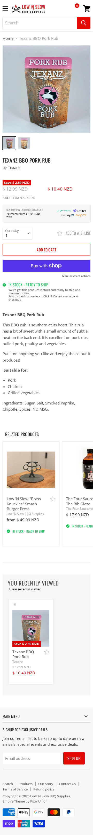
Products (26, 783)
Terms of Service (15, 789)
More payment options (76, 276)
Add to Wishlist (77, 233)
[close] (15, 604)
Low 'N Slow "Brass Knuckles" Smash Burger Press (24, 503)
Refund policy (43, 789)
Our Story (45, 783)
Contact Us (67, 783)
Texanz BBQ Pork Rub (23, 654)
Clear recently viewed (25, 589)
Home (8, 38)
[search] (40, 23)
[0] (73, 10)
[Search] (83, 23)
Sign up (74, 758)
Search (8, 783)
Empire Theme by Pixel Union (25, 801)
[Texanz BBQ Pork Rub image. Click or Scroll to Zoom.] (46, 89)
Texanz (14, 167)
